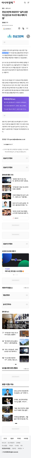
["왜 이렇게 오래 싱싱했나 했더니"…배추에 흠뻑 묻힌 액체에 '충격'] (24, 345)
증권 (3, 8)
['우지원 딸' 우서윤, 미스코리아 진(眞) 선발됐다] (6, 190)
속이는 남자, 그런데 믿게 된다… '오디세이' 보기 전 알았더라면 (21, 401)
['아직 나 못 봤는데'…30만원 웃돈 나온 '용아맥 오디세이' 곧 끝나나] (24, 353)
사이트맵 (26, 438)
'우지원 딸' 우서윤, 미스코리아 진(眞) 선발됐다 (20, 188)
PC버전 (19, 438)
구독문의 (11, 445)
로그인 (5, 438)
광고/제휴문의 (11, 443)
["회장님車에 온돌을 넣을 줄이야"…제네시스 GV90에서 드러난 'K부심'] (7, 412)
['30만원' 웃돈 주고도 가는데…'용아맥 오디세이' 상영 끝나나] (6, 182)
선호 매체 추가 (8, 29)
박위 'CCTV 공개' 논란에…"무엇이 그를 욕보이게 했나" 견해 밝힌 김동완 (20, 204)
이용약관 (14, 448)
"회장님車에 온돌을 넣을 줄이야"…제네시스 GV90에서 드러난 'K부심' (21, 409)
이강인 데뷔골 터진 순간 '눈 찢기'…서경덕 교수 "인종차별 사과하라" (20, 196)
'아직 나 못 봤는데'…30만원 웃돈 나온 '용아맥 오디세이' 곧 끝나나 (11, 351)
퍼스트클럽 (4, 445)
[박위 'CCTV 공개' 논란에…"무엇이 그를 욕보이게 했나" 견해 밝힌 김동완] (6, 207)
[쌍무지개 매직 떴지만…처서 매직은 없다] (7, 395)
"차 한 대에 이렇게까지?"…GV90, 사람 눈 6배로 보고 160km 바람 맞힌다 (15, 105)
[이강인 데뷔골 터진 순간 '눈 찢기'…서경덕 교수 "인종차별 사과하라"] (6, 199)
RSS (21, 445)
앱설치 (12, 438)
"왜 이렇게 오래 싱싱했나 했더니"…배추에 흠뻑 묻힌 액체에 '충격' (11, 343)
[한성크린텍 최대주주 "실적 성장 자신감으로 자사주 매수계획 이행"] (15, 36)
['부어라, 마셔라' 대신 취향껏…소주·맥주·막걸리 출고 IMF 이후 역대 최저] (6, 215)
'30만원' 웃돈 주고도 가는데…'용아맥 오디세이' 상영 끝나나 (20, 180)
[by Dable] (26, 368)
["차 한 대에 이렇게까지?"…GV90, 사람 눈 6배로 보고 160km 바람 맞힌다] (24, 362)
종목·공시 (8, 8)
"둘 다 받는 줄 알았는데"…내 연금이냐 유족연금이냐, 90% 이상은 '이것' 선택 (15, 102)
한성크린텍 (5, 53)
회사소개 (4, 443)
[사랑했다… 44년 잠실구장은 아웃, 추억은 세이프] (7, 421)
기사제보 (17, 445)
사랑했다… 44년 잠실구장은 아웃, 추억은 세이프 (21, 418)
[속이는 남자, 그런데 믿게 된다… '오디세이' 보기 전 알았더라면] (7, 403)
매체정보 (20, 448)
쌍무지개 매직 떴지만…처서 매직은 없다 (21, 392)
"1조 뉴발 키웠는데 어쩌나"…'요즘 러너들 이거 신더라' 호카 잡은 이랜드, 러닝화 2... (15, 109)
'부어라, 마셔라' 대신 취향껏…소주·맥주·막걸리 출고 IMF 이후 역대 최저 (20, 212)
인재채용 (18, 443)
